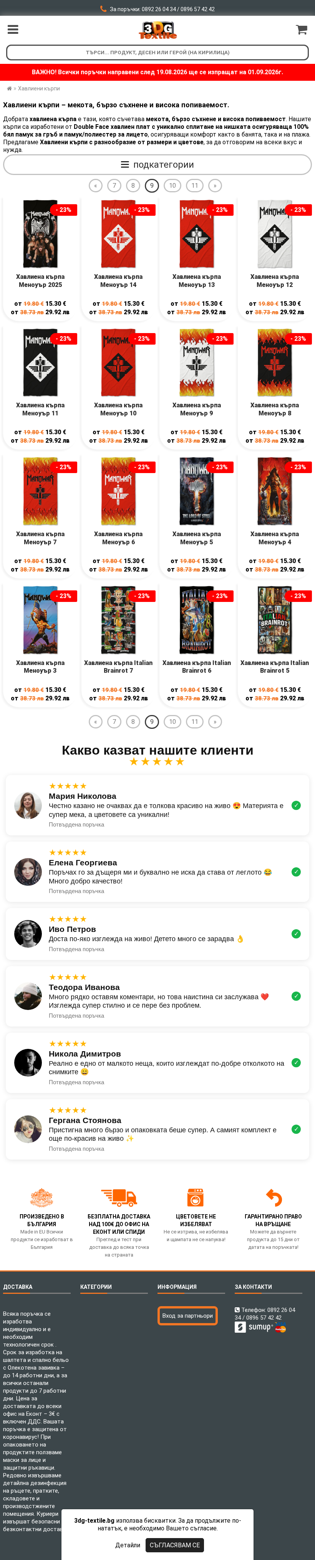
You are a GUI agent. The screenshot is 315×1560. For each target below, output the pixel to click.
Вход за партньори (187, 1315)
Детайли (127, 1545)
